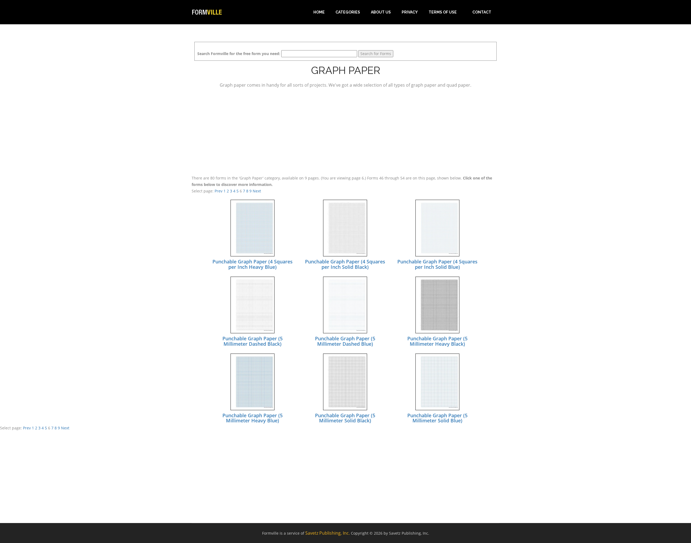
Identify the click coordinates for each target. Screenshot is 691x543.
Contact (481, 12)
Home (319, 12)
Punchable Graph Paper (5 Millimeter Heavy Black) (437, 341)
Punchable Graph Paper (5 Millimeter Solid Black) (345, 418)
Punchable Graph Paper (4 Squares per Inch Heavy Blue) (252, 264)
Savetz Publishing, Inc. (327, 533)
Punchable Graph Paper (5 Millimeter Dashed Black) (252, 341)
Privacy (410, 12)
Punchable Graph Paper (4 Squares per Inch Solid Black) (345, 264)
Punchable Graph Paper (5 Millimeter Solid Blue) (437, 418)
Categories (348, 12)
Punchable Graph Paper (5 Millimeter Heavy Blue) (252, 418)
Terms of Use (443, 12)
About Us (381, 12)
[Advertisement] (345, 130)
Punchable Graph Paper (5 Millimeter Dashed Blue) (345, 341)
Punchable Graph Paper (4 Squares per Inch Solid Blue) (437, 264)
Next (257, 191)
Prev (218, 191)
